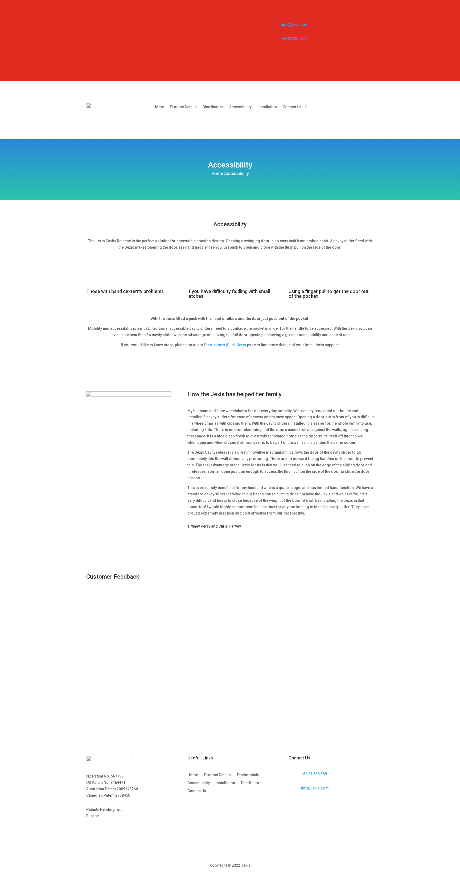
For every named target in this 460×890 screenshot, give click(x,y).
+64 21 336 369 (294, 38)
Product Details (183, 107)
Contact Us (292, 107)
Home (158, 107)
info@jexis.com (295, 24)
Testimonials (248, 775)
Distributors (213, 107)
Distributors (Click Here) (225, 345)
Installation (267, 107)
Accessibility (240, 107)
